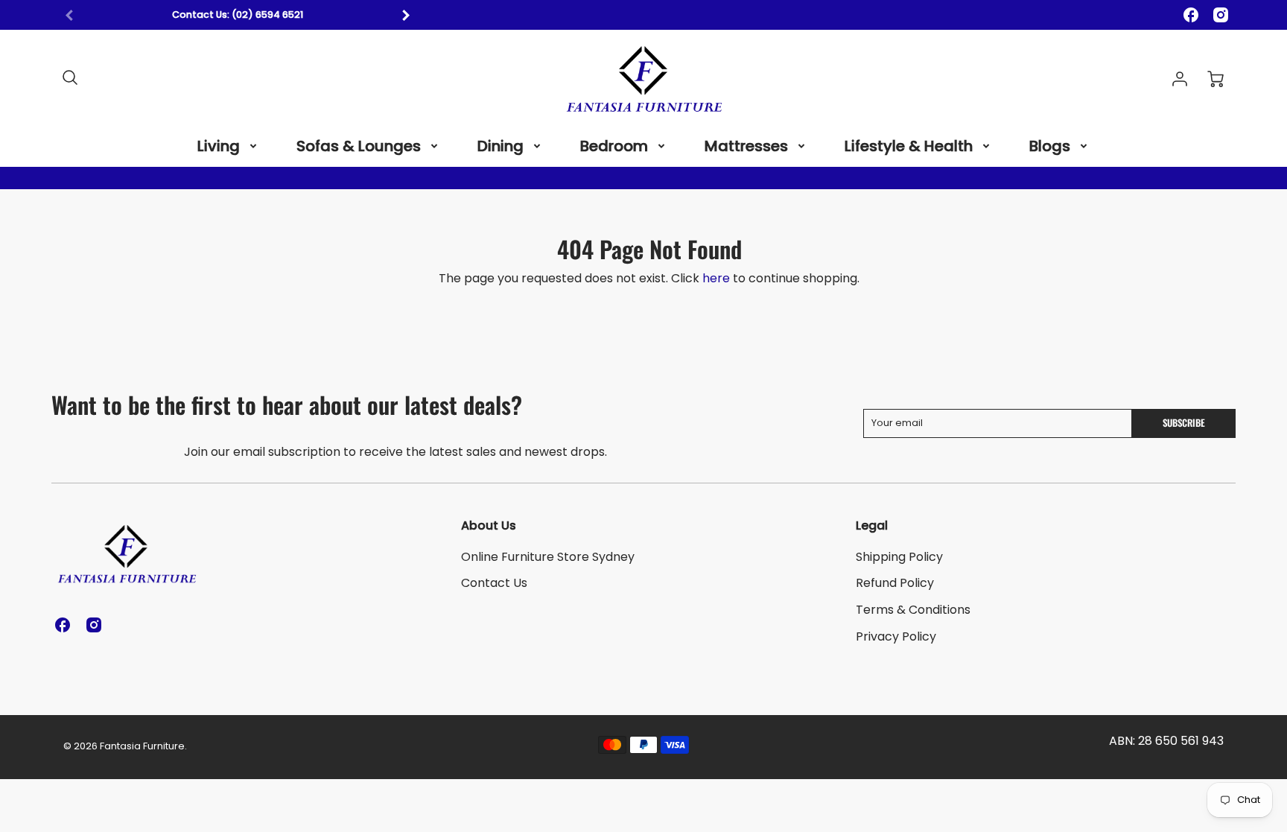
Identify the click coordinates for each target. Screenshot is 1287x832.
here (716, 278)
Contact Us (494, 582)
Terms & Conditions (913, 609)
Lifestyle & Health (909, 146)
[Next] (405, 14)
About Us (488, 525)
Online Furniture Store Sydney (548, 556)
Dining (500, 146)
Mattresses (746, 146)
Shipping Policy (899, 556)
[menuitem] (228, 146)
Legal (872, 525)
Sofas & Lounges (358, 146)
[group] (238, 15)
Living (218, 146)
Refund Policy (895, 582)
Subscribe (1184, 423)
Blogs (1049, 146)
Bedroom (614, 146)
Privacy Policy (896, 636)
